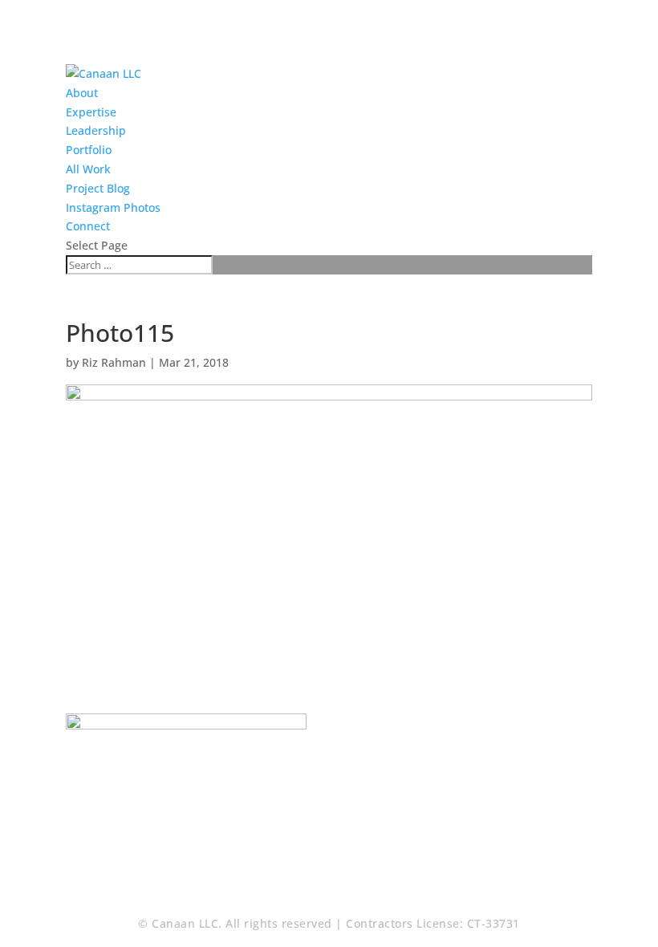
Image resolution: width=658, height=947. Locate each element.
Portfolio (89, 149)
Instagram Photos (113, 207)
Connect (88, 226)
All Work (88, 169)
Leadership (96, 130)
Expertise (91, 112)
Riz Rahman (114, 362)
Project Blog (98, 188)
